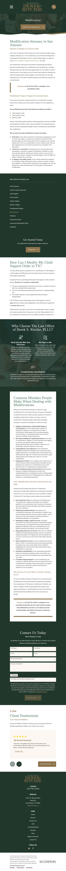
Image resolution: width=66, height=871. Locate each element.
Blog (33, 833)
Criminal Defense (33, 827)
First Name (14, 648)
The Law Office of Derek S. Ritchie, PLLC (26, 61)
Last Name (37, 648)
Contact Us (33, 840)
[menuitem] (33, 186)
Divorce (33, 818)
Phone (12, 653)
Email (35, 653)
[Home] (32, 6)
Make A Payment (33, 836)
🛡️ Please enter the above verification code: (22, 679)
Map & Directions (33, 805)
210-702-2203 (33, 788)
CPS (33, 824)
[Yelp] (37, 848)
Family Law (33, 821)
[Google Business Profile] (29, 848)
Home (33, 814)
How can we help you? (17, 664)
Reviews (33, 830)
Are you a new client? (16, 658)
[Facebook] (33, 848)
